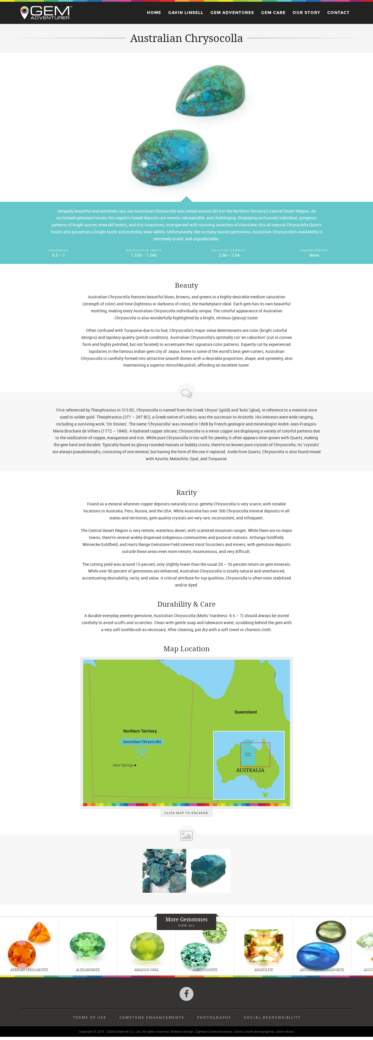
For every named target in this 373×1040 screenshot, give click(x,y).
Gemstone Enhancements (151, 1018)
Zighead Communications (213, 1031)
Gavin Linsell (185, 12)
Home (154, 12)
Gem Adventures (232, 12)
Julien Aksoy (284, 1031)
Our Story (306, 12)
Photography (214, 1018)
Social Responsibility (272, 1018)
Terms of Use (89, 1018)
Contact (338, 12)
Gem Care (273, 12)
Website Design (181, 1031)
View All (186, 925)
